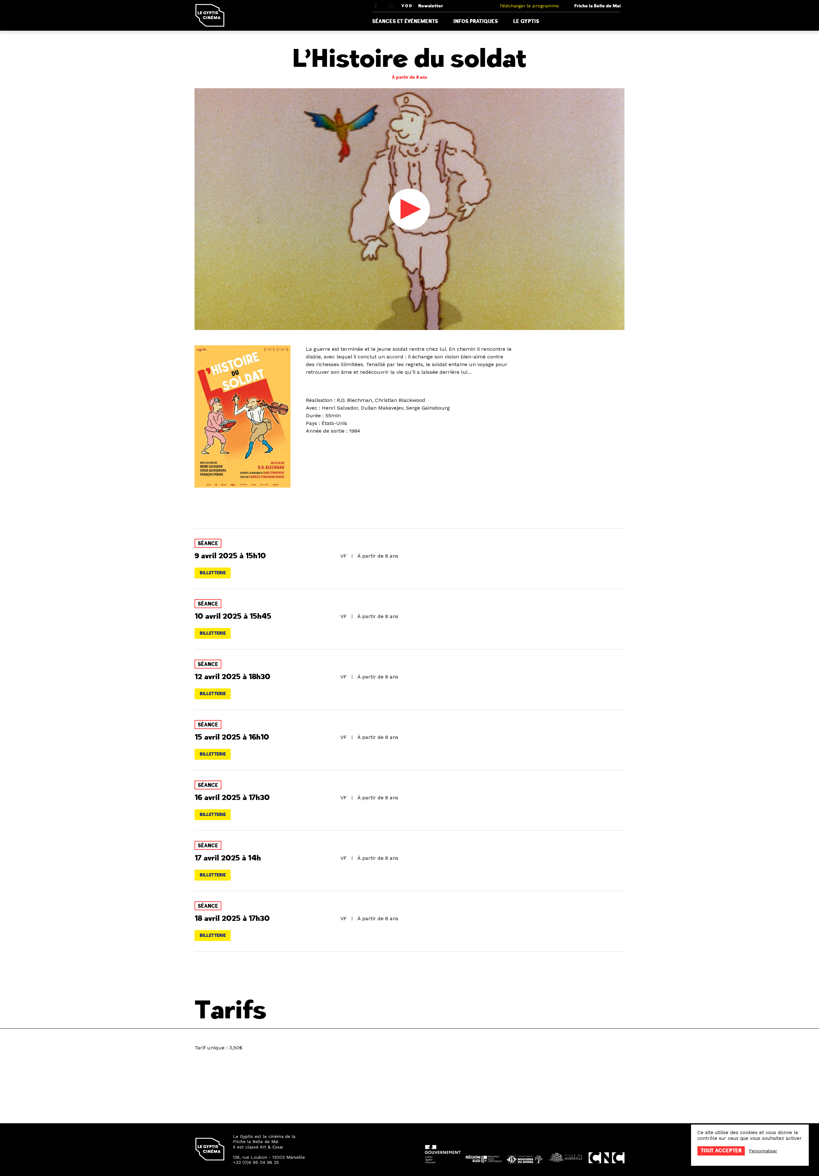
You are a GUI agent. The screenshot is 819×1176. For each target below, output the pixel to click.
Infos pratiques (475, 21)
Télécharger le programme (529, 5)
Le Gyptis (526, 21)
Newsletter (430, 6)
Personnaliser (763, 1150)
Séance (208, 543)
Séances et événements (405, 21)
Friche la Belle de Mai (597, 6)
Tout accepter (721, 1151)
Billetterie (213, 573)
